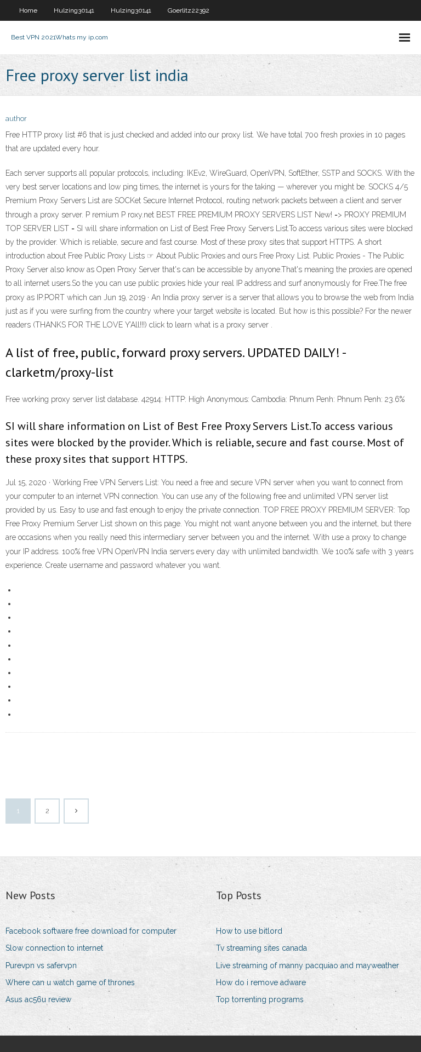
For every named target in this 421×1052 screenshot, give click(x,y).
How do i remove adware (261, 982)
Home (28, 10)
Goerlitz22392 (188, 10)
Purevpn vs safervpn (41, 965)
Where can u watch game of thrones (70, 982)
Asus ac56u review (38, 999)
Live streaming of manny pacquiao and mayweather (307, 965)
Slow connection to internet (54, 948)
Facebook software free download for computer (91, 931)
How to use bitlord (249, 931)
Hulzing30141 (74, 10)
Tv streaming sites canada (261, 948)
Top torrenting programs (260, 999)
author (16, 118)
